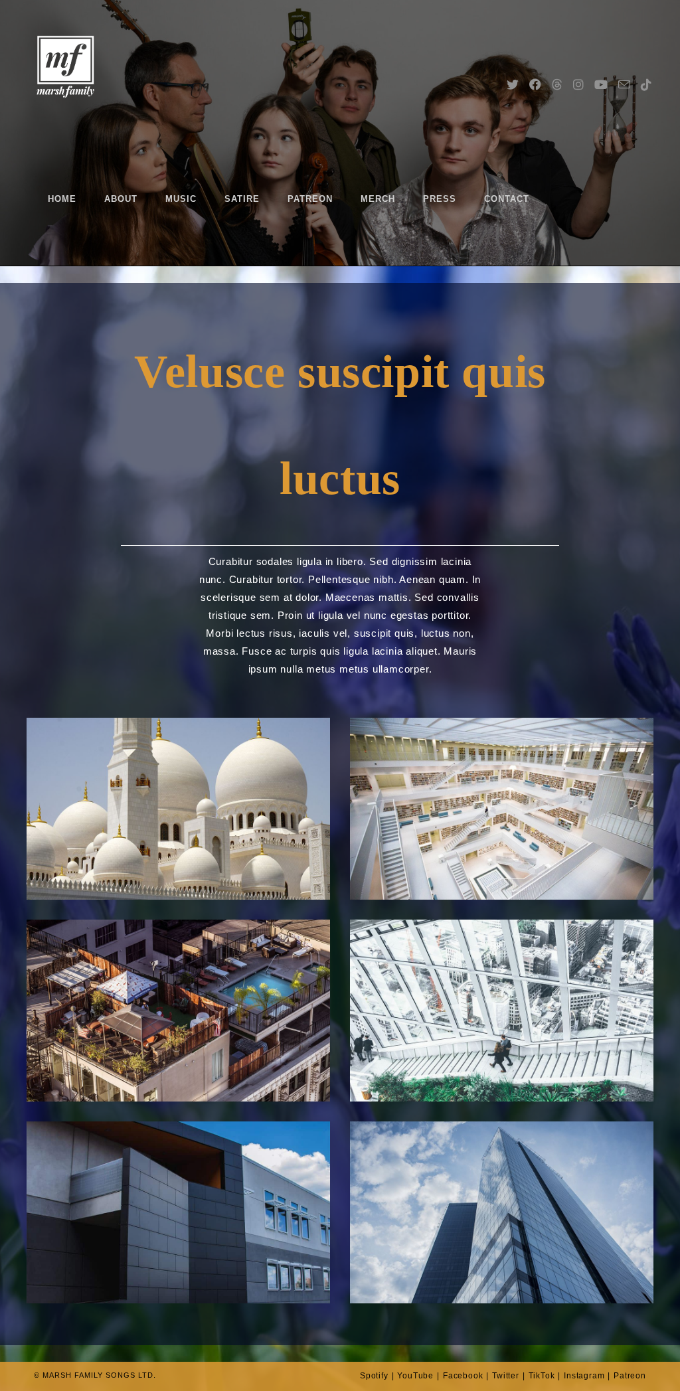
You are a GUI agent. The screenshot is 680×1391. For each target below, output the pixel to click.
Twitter (505, 1375)
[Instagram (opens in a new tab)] (578, 65)
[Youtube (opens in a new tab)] (601, 65)
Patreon (630, 1375)
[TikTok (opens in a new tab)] (646, 65)
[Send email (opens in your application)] (624, 65)
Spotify (374, 1375)
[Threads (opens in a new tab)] (557, 65)
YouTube (415, 1375)
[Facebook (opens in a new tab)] (535, 65)
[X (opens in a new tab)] (513, 65)
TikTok (542, 1375)
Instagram (584, 1375)
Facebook (463, 1375)
